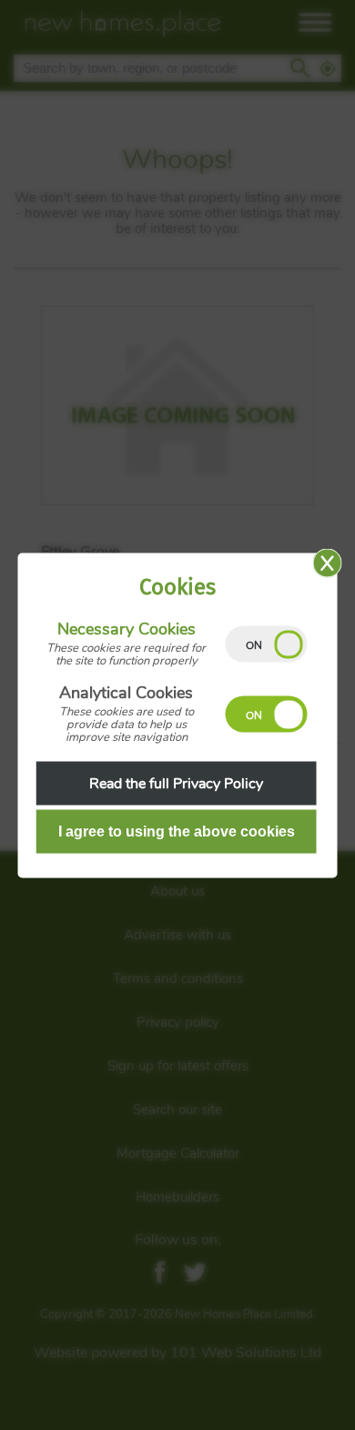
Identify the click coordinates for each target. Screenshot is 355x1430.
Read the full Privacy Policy (176, 783)
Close (327, 562)
